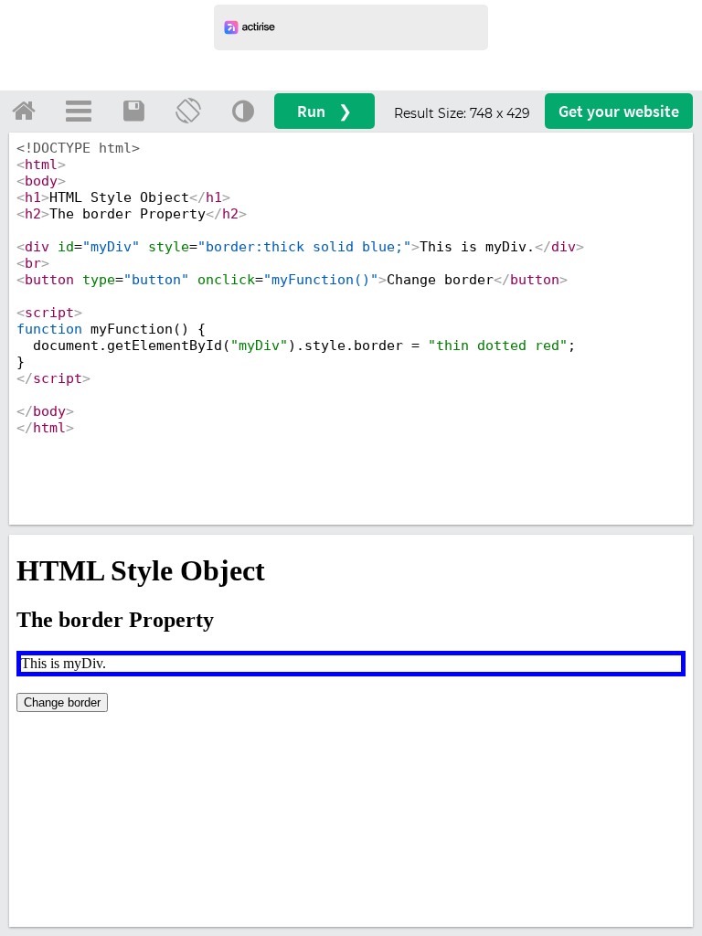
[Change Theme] (243, 111)
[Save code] (133, 111)
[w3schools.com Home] (24, 111)
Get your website (618, 111)
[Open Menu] (78, 111)
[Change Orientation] (188, 111)
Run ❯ (324, 111)
